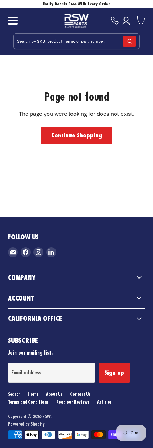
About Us (54, 394)
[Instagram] (38, 252)
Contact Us (80, 394)
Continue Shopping (76, 135)
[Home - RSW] (76, 21)
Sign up (114, 372)
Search (14, 394)
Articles (104, 402)
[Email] (13, 252)
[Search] (129, 41)
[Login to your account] (127, 20)
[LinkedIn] (51, 252)
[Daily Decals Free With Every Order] (76, 4)
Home (33, 394)
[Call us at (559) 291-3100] (115, 21)
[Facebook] (26, 252)
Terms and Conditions (28, 402)
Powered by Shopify (26, 424)
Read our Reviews (73, 402)
